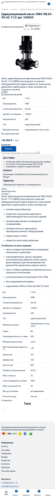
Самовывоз (6, 453)
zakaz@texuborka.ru (10, 486)
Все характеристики (10, 134)
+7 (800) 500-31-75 (9, 483)
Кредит (4, 457)
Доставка (5, 450)
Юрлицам (5, 467)
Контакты (5, 464)
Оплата (4, 446)
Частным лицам (8, 471)
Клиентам (5, 460)
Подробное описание (10, 90)
